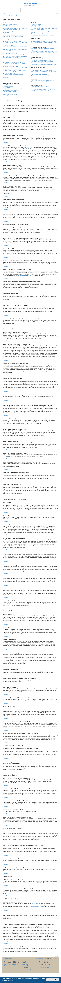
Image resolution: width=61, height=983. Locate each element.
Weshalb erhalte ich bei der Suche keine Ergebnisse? (42, 60)
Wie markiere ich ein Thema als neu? (11, 80)
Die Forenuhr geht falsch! (8, 45)
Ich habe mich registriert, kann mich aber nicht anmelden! (15, 28)
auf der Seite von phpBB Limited (36, 906)
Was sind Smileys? (7, 87)
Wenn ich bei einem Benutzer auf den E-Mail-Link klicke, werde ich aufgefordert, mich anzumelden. (15, 57)
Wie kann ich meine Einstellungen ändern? (12, 41)
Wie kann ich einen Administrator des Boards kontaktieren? (43, 92)
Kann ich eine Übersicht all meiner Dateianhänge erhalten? (43, 81)
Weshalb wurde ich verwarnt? (9, 73)
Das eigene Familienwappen (11, 964)
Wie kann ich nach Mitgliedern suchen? (39, 62)
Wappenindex (38, 10)
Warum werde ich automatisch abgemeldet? (12, 35)
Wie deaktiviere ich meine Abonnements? (40, 75)
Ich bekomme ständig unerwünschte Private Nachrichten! (43, 41)
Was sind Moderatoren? (36, 25)
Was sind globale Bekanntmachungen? (11, 90)
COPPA (28, 148)
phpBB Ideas (16, 917)
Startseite (5, 10)
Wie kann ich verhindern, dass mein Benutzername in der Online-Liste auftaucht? (15, 43)
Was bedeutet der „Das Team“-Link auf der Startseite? (42, 35)
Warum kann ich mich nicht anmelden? (11, 29)
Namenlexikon (25, 10)
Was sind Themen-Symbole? (9, 95)
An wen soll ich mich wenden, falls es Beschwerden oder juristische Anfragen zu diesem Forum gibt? (43, 90)
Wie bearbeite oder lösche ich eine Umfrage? (12, 69)
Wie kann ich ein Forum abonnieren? (39, 74)
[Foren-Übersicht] (13, 4)
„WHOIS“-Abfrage (7, 929)
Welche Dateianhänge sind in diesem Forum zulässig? (42, 80)
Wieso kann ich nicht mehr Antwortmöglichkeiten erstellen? (15, 67)
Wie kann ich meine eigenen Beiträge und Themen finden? (43, 64)
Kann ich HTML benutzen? (8, 86)
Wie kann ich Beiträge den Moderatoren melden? (13, 74)
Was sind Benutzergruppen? (37, 26)
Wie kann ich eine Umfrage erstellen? (11, 66)
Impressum (41, 965)
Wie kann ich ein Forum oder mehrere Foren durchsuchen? (43, 58)
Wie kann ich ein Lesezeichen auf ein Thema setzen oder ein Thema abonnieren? (44, 72)
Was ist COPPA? (6, 25)
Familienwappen (8, 965)
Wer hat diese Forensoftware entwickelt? (40, 86)
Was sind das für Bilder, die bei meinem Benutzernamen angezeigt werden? (15, 51)
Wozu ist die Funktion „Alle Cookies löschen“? (13, 36)
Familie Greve (30, 3)
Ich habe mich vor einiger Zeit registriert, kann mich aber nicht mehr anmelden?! (16, 31)
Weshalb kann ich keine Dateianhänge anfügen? (13, 71)
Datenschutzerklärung (44, 967)
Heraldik (31, 10)
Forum (18, 10)
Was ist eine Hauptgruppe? (37, 33)
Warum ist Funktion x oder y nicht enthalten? (40, 88)
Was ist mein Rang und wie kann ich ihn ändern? (13, 54)
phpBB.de (32, 275)
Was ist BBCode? (6, 84)
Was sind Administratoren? (37, 24)
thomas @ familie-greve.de (28, 969)
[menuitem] (3, 13)
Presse (40, 969)
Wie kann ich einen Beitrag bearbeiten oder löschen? (14, 63)
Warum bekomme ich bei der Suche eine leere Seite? (42, 61)
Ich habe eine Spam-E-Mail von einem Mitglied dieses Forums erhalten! (44, 43)
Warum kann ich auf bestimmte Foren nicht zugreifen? (14, 70)
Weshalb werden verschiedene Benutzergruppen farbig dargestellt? (42, 31)
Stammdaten (11, 10)
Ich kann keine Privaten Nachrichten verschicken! (41, 39)
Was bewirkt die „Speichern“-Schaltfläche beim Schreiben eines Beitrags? (15, 76)
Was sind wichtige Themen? (9, 93)
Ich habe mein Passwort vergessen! (10, 33)
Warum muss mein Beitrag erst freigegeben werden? (14, 78)
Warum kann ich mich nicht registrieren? (11, 26)
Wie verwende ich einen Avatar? (10, 53)
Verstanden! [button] (53, 979)
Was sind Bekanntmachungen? (9, 91)
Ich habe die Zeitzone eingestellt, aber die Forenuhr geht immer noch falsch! (15, 47)
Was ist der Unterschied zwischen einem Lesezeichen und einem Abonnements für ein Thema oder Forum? (43, 69)
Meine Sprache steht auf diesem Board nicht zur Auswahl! (15, 49)
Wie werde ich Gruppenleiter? (37, 29)
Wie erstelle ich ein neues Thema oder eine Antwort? (14, 62)
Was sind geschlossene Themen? (10, 94)
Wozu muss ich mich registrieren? (10, 24)
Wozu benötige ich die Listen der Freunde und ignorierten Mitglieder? (43, 49)
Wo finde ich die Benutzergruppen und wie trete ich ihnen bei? (44, 28)
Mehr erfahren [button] (11, 980)
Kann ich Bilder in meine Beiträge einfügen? (12, 88)
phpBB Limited (22, 275)
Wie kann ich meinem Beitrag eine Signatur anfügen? (14, 65)
